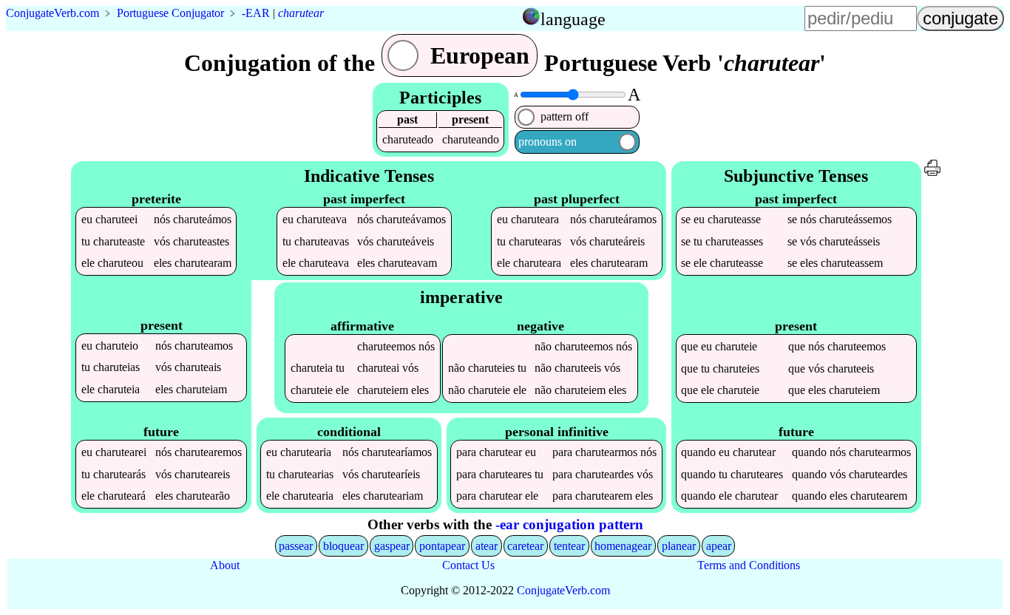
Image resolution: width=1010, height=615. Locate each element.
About (225, 565)
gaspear (392, 546)
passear (296, 546)
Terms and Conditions (748, 565)
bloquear (343, 546)
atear (486, 546)
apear (718, 546)
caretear (525, 546)
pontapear (442, 546)
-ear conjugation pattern (569, 524)
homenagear (622, 546)
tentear (569, 546)
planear (679, 546)
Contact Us (468, 565)
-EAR (256, 13)
